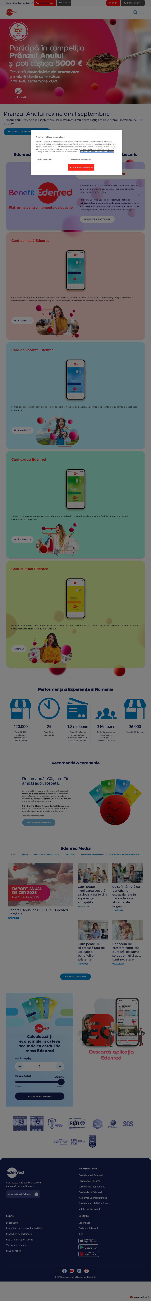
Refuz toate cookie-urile (81, 160)
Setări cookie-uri (44, 160)
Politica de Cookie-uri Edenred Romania (97, 152)
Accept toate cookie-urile (81, 167)
